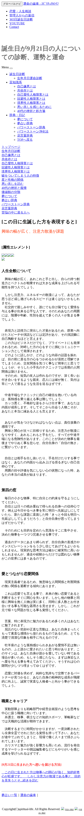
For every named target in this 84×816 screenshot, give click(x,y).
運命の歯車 (28, 795)
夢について (25, 119)
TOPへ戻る (25, 139)
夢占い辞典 (25, 123)
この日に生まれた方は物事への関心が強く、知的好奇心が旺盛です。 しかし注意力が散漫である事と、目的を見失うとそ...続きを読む (41, 776)
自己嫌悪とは (26, 86)
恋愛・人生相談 (20, 11)
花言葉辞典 (25, 135)
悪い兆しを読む (12, 183)
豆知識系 (15, 82)
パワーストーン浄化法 (32, 131)
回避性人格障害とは (31, 98)
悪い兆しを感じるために (34, 107)
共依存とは (25, 90)
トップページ (11, 147)
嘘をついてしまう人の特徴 (20, 175)
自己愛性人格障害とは (32, 94)
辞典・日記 (17, 115)
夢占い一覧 (9, 795)
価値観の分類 (11, 192)
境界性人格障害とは (31, 102)
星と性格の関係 (12, 179)
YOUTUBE (17, 23)
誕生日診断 (17, 74)
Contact (14, 26)
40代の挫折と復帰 (14, 188)
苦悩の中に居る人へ (16, 212)
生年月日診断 (11, 151)
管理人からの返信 (21, 15)
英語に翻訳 (69, 810)
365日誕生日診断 (21, 19)
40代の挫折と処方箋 (31, 111)
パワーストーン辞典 (31, 127)
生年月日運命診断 (29, 78)
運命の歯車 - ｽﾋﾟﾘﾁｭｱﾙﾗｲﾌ (41, 3)
